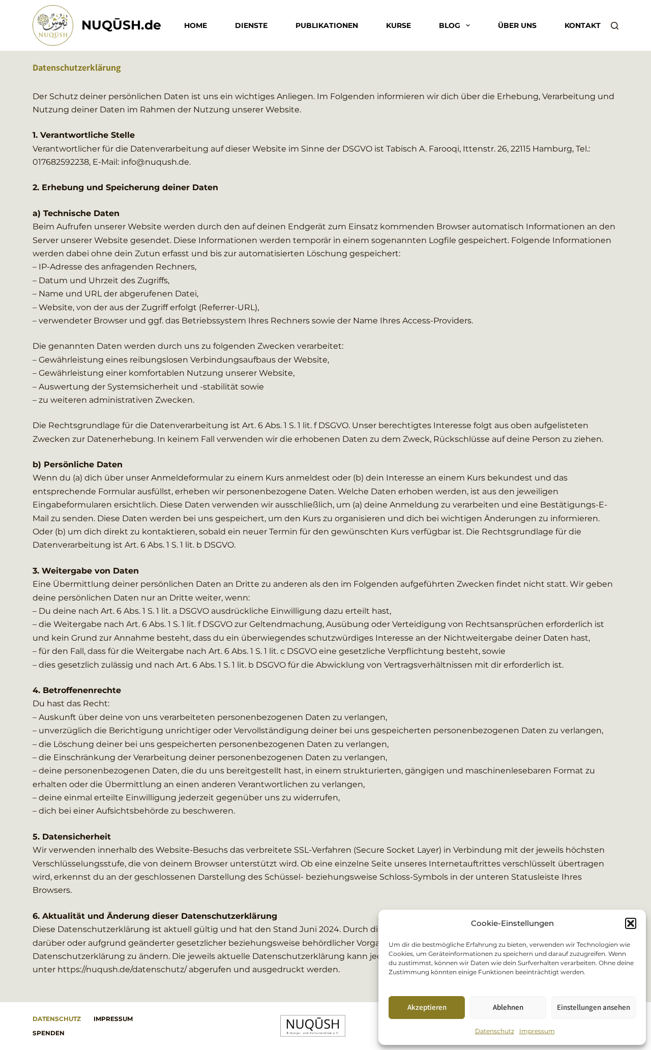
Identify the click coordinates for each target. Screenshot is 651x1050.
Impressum (537, 1031)
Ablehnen (508, 1007)
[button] (631, 923)
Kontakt (583, 25)
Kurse (398, 25)
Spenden (49, 1033)
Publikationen (326, 25)
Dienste (251, 25)
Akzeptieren (427, 1007)
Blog (449, 25)
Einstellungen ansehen (593, 1007)
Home (195, 25)
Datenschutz (494, 1031)
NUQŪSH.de (121, 25)
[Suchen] (614, 25)
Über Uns (517, 25)
